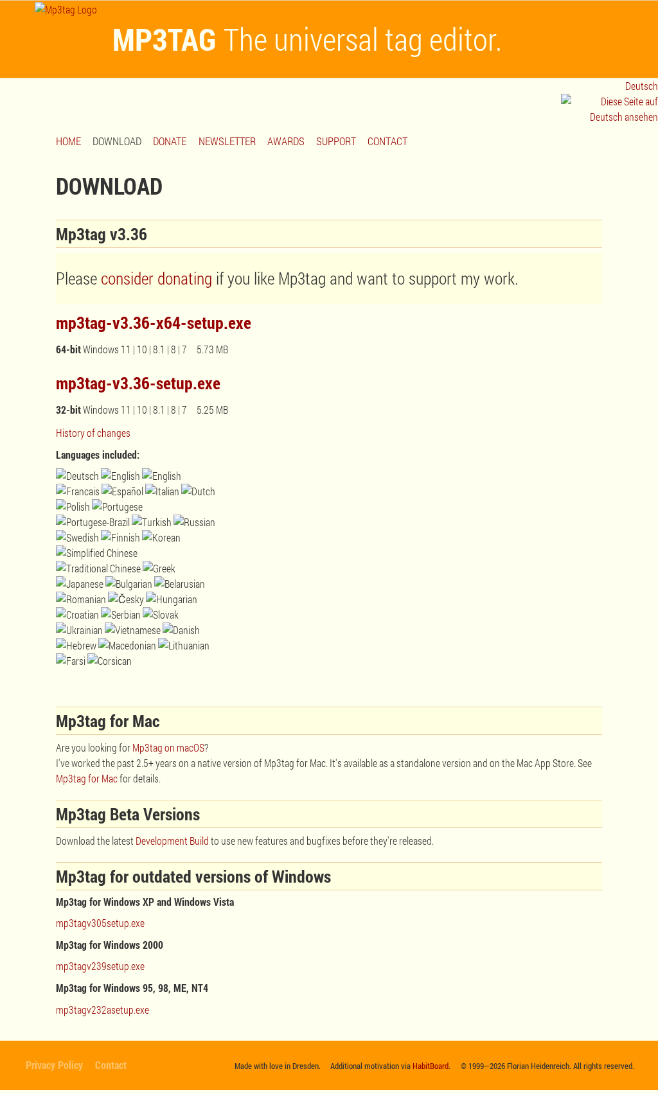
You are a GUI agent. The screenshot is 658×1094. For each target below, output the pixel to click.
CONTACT (387, 141)
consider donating (156, 278)
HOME (68, 141)
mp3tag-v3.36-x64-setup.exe (153, 322)
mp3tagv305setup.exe (100, 923)
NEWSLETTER (227, 141)
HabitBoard (431, 1066)
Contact (111, 1065)
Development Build (172, 840)
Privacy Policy (54, 1065)
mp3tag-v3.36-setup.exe (138, 383)
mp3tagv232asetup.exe (102, 1009)
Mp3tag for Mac (87, 778)
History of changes (93, 432)
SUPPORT (336, 141)
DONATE (169, 141)
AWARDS (286, 141)
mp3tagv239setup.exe (100, 966)
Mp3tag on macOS (168, 747)
